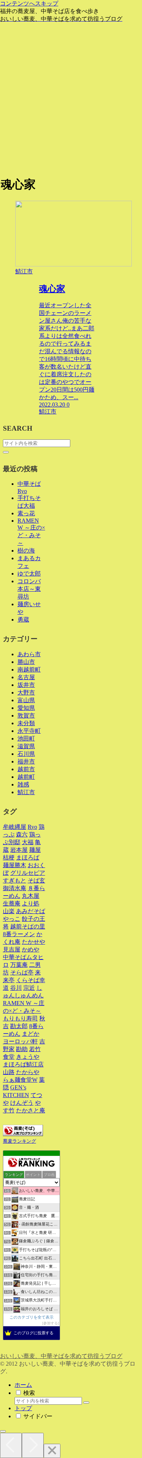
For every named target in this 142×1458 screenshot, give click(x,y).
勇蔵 (23, 619)
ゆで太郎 (29, 573)
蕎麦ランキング (19, 1141)
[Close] (52, 1451)
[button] (6, 452)
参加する (50, 1323)
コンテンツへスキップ (29, 3)
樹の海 (26, 550)
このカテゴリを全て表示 (31, 1317)
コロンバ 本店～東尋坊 (29, 589)
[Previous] (11, 1445)
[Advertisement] (71, 98)
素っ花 (26, 513)
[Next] (33, 1445)
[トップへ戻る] (3, 1431)
